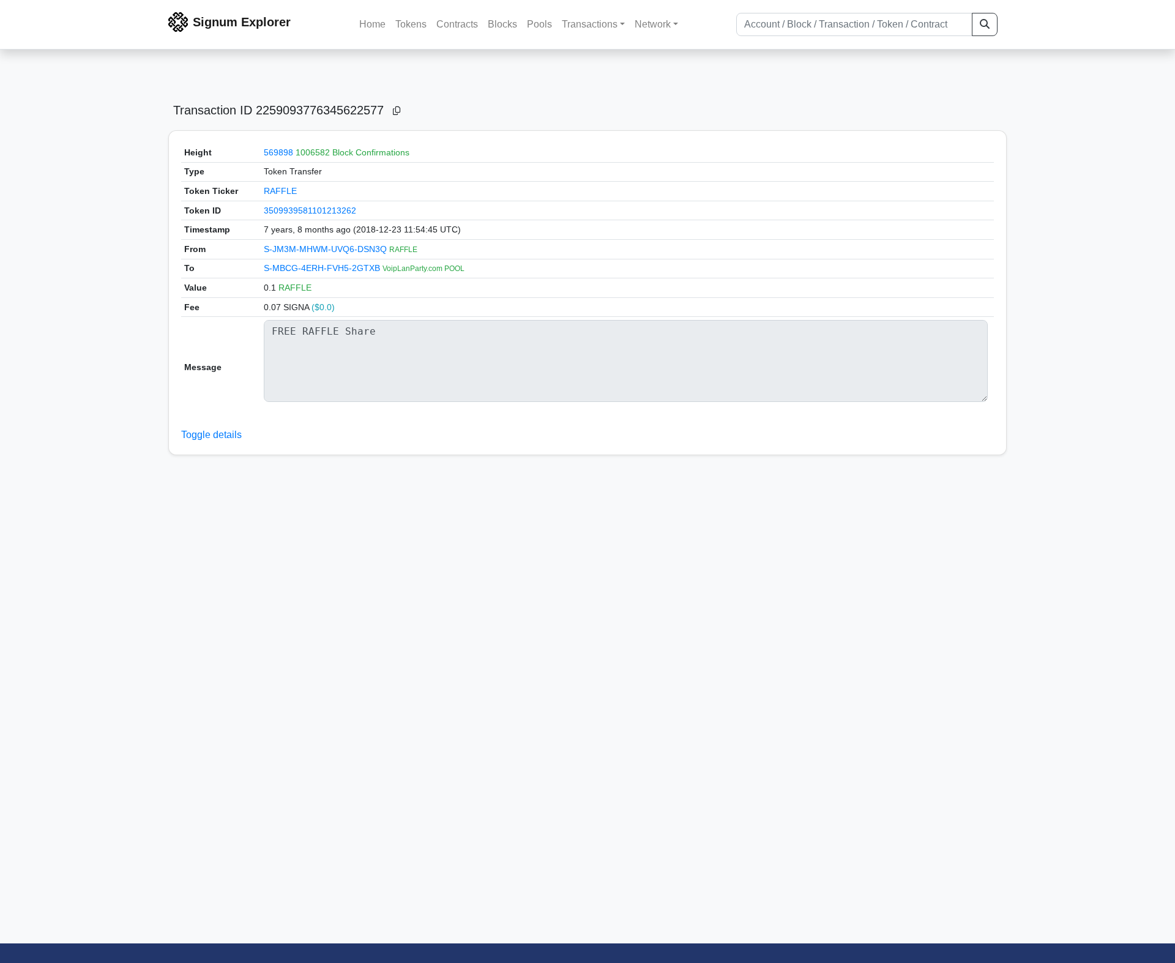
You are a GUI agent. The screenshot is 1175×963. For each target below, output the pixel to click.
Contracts (457, 24)
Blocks (502, 24)
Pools (539, 24)
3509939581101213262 (310, 210)
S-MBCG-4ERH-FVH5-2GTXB (323, 268)
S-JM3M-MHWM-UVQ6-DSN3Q (326, 249)
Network (653, 24)
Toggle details (211, 434)
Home (372, 24)
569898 (278, 152)
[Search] (985, 24)
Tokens (411, 24)
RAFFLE (280, 191)
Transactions (589, 24)
